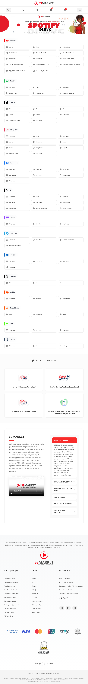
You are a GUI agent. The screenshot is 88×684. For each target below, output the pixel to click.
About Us (35, 593)
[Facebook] (68, 608)
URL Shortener (64, 578)
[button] (85, 23)
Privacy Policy (37, 605)
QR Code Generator (66, 582)
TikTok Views (9, 612)
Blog (33, 582)
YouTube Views (9, 578)
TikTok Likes (8, 616)
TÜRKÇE (38, 664)
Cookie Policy (36, 609)
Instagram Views (10, 601)
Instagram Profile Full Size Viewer (71, 586)
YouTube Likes (9, 586)
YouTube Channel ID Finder (68, 593)
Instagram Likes (10, 597)
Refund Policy (37, 612)
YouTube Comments (11, 593)
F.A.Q (34, 590)
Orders (34, 597)
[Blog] (23, 10)
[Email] (61, 608)
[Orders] (37, 10)
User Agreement (37, 601)
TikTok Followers (10, 609)
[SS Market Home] (44, 3)
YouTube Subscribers (11, 582)
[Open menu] (79, 10)
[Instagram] (74, 608)
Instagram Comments (11, 605)
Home (34, 578)
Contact (34, 586)
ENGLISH (50, 664)
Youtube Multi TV (65, 590)
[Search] (8, 10)
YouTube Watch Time (11, 590)
